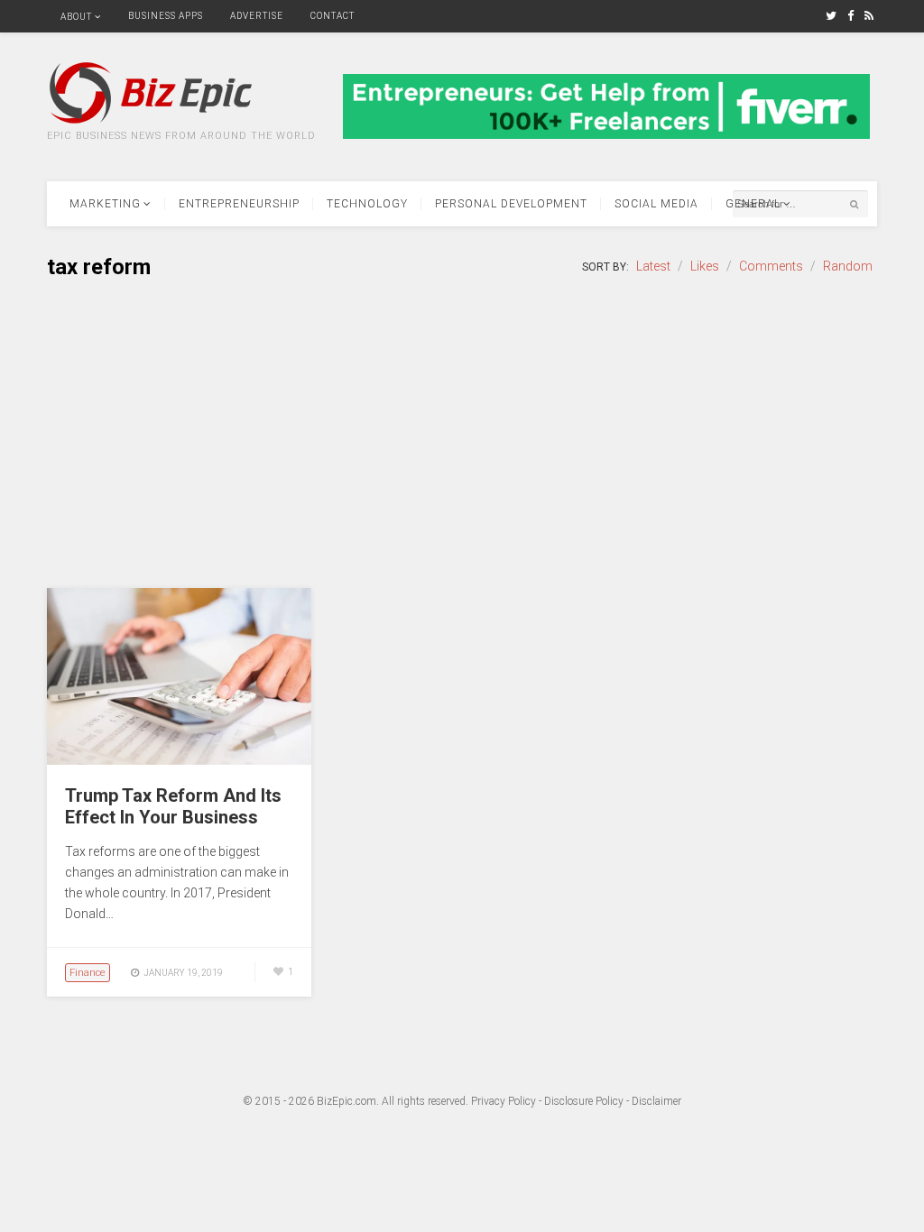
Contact (332, 16)
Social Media (656, 204)
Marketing (105, 204)
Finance (87, 973)
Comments (771, 266)
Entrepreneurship (239, 204)
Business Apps (165, 16)
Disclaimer (656, 1101)
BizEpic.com (346, 1101)
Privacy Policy (503, 1101)
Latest (653, 266)
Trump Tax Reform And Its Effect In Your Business (173, 806)
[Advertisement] (462, 434)
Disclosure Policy (584, 1101)
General (753, 204)
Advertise (256, 16)
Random (848, 266)
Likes (704, 266)
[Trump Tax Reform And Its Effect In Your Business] (179, 760)
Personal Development (511, 204)
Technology (367, 204)
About (76, 17)
